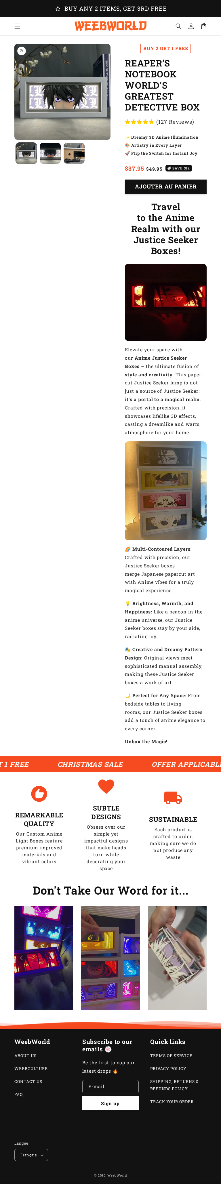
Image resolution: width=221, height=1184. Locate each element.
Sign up (110, 1103)
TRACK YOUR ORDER (172, 1101)
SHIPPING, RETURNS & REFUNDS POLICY (174, 1085)
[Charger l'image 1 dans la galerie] (26, 153)
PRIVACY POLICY (168, 1068)
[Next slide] (199, 958)
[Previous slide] (21, 958)
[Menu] (17, 26)
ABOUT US (25, 1055)
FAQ (18, 1094)
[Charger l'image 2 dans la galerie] (50, 153)
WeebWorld (117, 1175)
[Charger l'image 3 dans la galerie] (74, 153)
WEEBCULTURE (31, 1068)
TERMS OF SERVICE (171, 1055)
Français (28, 1155)
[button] (178, 26)
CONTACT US (28, 1081)
